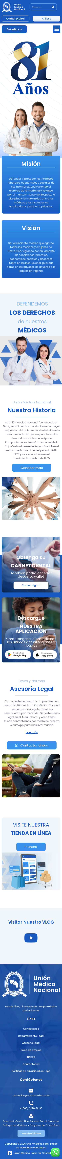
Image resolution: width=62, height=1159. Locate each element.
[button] (56, 29)
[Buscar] (53, 7)
